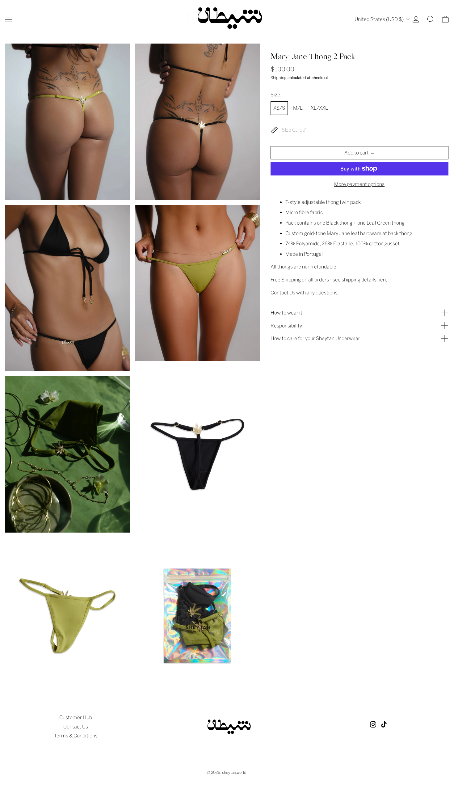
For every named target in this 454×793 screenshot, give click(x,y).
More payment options (359, 184)
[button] (430, 19)
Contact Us (75, 727)
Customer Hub (75, 717)
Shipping (278, 77)
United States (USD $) (380, 19)
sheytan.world (234, 772)
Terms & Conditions (76, 736)
